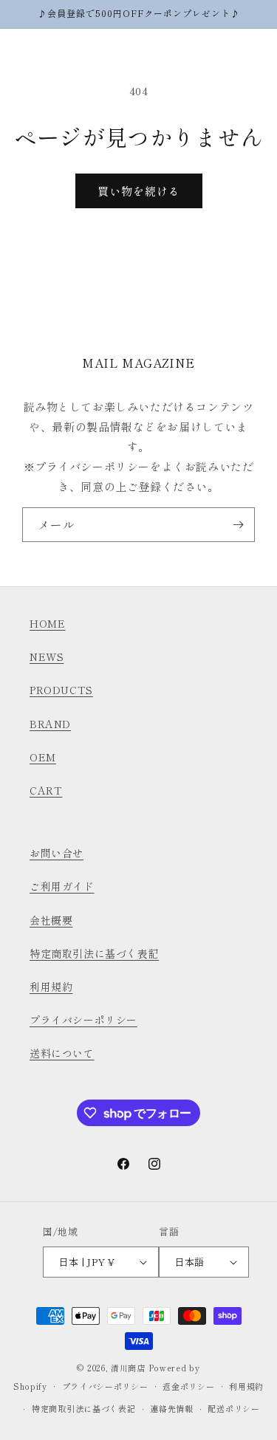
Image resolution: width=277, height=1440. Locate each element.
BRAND (50, 723)
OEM (43, 757)
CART (46, 790)
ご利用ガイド (62, 886)
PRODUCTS (61, 689)
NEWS (47, 656)
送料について (62, 1053)
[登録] (238, 524)
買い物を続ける (139, 191)
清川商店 (128, 1368)
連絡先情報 (172, 1408)
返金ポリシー (188, 1386)
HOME (47, 623)
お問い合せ (56, 853)
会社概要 (51, 920)
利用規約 (51, 986)
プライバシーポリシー (83, 1019)
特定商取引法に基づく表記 (94, 953)
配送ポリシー (233, 1408)
